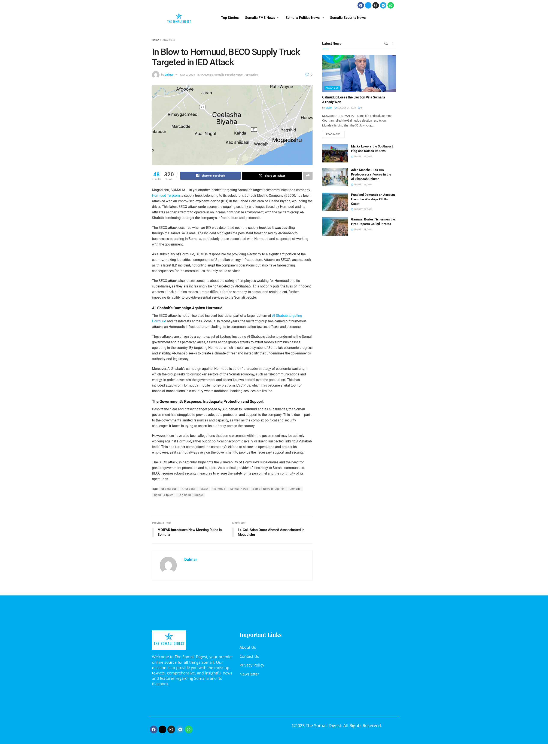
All (386, 43)
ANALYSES (168, 40)
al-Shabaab (169, 488)
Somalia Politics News (303, 18)
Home (155, 40)
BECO (204, 488)
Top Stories (230, 18)
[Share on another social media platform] (308, 176)
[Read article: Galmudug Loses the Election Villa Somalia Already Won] (359, 73)
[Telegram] (383, 5)
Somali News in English (269, 488)
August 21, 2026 (362, 229)
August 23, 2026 (362, 156)
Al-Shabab (189, 488)
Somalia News (163, 495)
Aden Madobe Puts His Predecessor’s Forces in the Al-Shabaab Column (371, 174)
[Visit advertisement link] (232, 507)
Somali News (239, 488)
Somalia (295, 488)
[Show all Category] (393, 44)
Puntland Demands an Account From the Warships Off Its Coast (373, 199)
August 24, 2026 (346, 107)
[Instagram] (375, 5)
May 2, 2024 (187, 74)
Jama (329, 107)
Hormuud (219, 488)
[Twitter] (368, 5)
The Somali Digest (190, 495)
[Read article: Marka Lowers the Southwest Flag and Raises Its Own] (335, 153)
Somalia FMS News (260, 18)
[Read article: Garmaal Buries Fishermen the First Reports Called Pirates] (335, 226)
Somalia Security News (348, 18)
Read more (335, 133)
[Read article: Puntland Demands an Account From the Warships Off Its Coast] (335, 202)
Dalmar (169, 74)
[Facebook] (360, 5)
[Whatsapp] (390, 5)
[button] (262, 18)
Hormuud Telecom (166, 195)
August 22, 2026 (362, 209)
